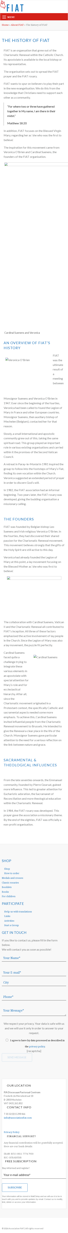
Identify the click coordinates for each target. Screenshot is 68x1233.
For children (8, 896)
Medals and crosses (12, 878)
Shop (7, 868)
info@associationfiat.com (18, 1117)
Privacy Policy (11, 1132)
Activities (9, 920)
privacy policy (37, 1046)
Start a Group (11, 925)
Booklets (7, 887)
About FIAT (17, 24)
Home (5, 24)
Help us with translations (18, 911)
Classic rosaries (10, 882)
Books (5, 891)
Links (7, 916)
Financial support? (21, 1136)
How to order (11, 873)
